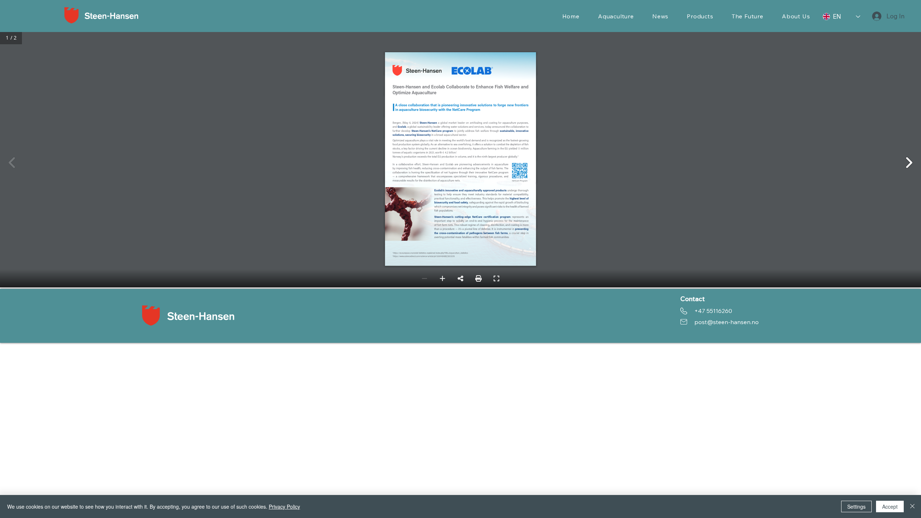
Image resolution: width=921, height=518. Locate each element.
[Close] (912, 506)
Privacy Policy (284, 506)
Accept (890, 506)
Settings (856, 506)
